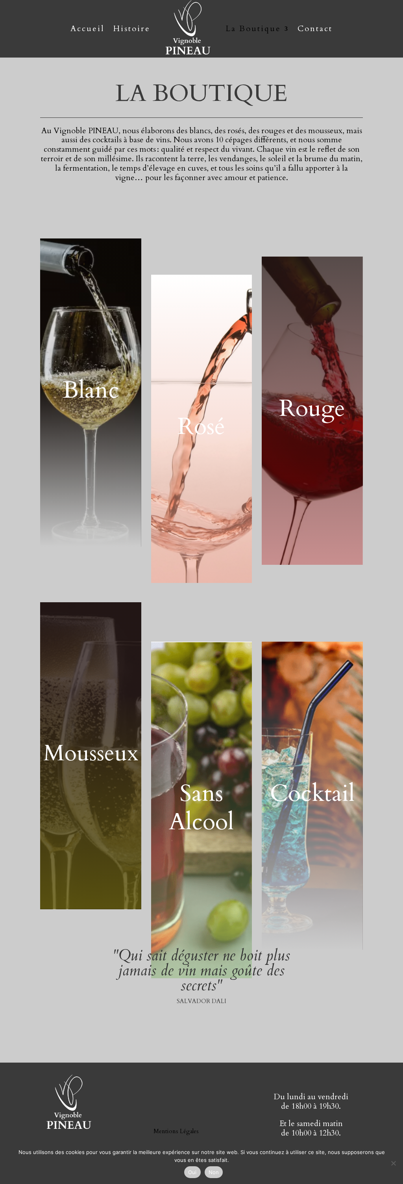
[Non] (393, 1163)
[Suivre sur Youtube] (154, 1106)
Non (214, 1172)
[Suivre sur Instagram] (209, 1106)
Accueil (87, 28)
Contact (315, 28)
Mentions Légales (176, 1131)
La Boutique (253, 28)
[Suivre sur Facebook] (182, 1106)
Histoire (131, 28)
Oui (192, 1172)
